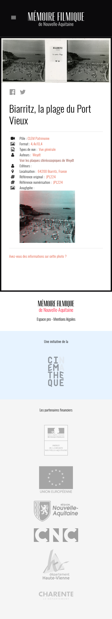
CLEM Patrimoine (38, 138)
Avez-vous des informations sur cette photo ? (38, 256)
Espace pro (44, 319)
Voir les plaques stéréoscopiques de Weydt (47, 160)
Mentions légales (64, 319)
